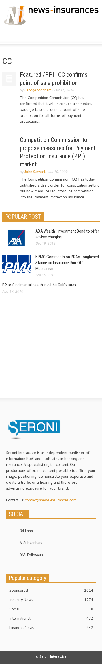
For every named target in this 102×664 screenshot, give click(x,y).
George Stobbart (37, 90)
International (51, 618)
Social (51, 609)
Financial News (51, 627)
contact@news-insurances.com (50, 500)
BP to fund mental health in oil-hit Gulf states (39, 285)
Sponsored (51, 590)
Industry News (51, 599)
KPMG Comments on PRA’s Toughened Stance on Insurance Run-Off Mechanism (67, 262)
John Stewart (35, 172)
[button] (21, 35)
